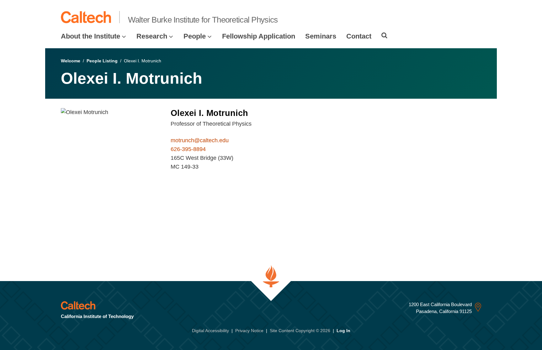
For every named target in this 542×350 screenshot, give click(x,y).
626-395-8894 (188, 149)
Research (151, 36)
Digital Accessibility (210, 330)
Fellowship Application (258, 36)
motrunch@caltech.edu (200, 140)
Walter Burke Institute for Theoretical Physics (203, 19)
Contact (358, 36)
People (194, 36)
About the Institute (90, 36)
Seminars (320, 36)
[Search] (384, 35)
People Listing (102, 60)
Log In (343, 330)
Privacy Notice (249, 330)
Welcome (70, 60)
